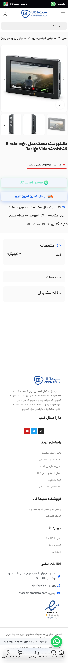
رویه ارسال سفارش (50, 460)
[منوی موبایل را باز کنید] (63, 14)
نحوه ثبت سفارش (50, 453)
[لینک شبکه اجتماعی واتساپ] (33, 224)
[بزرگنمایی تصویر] (60, 104)
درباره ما (56, 552)
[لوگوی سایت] (34, 14)
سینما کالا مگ (53, 538)
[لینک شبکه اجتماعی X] (48, 224)
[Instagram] (41, 431)
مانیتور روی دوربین (13, 38)
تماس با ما (55, 545)
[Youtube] (27, 431)
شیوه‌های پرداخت (50, 466)
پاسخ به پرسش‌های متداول (45, 509)
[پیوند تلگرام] (28, 224)
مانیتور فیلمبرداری (44, 38)
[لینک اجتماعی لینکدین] (38, 224)
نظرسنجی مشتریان (50, 487)
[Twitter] (34, 431)
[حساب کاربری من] (5, 14)
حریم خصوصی (53, 516)
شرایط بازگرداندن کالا (49, 473)
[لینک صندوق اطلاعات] (58, 4)
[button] (63, 79)
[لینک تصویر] (47, 380)
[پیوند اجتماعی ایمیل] (43, 224)
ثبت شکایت (54, 480)
